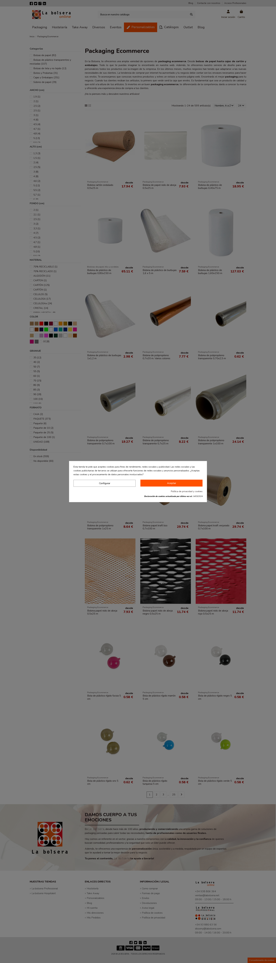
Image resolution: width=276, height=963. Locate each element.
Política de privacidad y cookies (187, 491)
